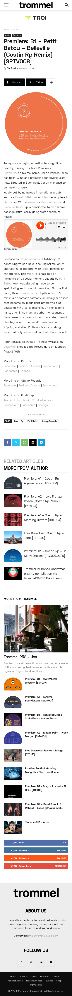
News (34, 977)
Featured (44, 977)
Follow (61, 850)
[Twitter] (16, 442)
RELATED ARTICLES (23, 462)
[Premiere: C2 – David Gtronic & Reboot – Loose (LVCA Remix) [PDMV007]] (13, 809)
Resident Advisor (29, 366)
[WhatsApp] (24, 442)
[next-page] (12, 588)
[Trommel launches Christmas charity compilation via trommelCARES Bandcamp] (13, 573)
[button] (6, 5)
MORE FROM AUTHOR (26, 468)
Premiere (17, 35)
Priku (45, 197)
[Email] (33, 442)
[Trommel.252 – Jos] (36, 628)
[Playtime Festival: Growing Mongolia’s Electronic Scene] (13, 773)
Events (49, 981)
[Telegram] (41, 442)
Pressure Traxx (13, 207)
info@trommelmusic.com (43, 936)
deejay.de (10, 347)
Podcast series (15, 981)
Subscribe (60, 866)
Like (63, 842)
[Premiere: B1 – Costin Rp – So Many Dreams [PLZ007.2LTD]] (13, 555)
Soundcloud (50, 366)
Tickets (24, 977)
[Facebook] (7, 442)
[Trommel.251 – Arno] (13, 827)
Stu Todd (11, 68)
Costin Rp (10, 173)
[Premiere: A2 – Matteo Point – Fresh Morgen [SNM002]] (13, 737)
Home (7, 30)
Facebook (10, 366)
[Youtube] (51, 963)
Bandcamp (10, 371)
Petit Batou (33, 421)
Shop (58, 981)
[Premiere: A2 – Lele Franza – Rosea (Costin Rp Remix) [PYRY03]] (13, 500)
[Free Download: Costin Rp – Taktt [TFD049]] (13, 537)
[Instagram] (31, 962)
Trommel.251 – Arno (37, 822)
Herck (45, 269)
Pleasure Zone (50, 202)
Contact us (36, 985)
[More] (51, 82)
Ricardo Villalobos (26, 197)
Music (16, 30)
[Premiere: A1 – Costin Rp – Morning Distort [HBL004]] (13, 519)
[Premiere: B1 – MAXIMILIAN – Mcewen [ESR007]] (13, 683)
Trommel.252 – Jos (20, 657)
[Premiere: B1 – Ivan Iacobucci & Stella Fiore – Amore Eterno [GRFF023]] (13, 719)
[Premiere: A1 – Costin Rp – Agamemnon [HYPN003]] (13, 482)
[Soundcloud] (41, 963)
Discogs (25, 371)
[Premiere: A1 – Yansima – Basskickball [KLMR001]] (13, 701)
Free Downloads (34, 981)
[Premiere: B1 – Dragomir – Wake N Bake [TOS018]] (13, 791)
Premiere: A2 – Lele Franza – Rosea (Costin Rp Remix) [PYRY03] (44, 501)
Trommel (9, 400)
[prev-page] (6, 588)
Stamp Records (30, 259)
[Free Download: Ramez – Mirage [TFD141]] (13, 755)
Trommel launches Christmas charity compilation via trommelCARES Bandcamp (45, 574)
